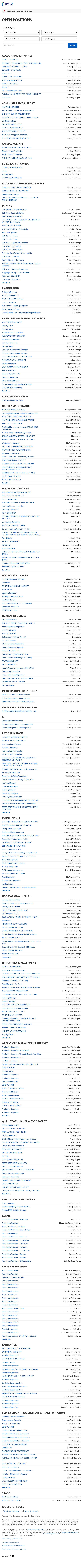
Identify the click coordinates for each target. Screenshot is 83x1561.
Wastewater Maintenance (11, 453)
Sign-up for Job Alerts (31, 1511)
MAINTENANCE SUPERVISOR (13, 299)
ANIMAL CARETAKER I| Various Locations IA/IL (20, 769)
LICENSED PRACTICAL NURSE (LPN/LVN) (17, 931)
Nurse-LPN (6, 920)
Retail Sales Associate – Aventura (14, 1247)
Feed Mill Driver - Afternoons (13, 260)
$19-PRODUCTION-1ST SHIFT (13, 566)
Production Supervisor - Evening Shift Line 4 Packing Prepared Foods (19, 1019)
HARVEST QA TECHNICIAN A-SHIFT (15, 1187)
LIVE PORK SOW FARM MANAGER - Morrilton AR (20, 800)
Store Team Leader (9, 1294)
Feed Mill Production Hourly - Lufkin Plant (18, 779)
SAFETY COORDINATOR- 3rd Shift (14, 910)
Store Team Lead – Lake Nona (13, 1226)
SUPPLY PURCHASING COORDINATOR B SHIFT (19, 1454)
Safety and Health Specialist (12, 332)
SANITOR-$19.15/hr (9, 610)
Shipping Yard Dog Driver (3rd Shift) (15, 272)
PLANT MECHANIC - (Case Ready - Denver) (18, 457)
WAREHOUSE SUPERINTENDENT (14, 1481)
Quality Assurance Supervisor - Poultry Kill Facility (20, 1190)
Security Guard (7, 174)
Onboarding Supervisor (11, 671)
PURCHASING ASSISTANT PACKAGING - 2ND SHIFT (21, 94)
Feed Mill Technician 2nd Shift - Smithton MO (19, 804)
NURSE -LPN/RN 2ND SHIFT (12, 938)
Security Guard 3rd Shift (11, 900)
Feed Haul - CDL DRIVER (11, 276)
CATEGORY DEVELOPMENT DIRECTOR (16, 187)
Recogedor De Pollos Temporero (14, 776)
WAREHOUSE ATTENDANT (12, 1500)
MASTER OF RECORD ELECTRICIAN (15, 991)
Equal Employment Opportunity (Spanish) (14, 1549)
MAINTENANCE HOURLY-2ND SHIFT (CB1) (18, 420)
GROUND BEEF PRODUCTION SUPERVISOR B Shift (21, 974)
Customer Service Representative (14, 1430)
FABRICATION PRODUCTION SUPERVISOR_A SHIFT (21, 987)
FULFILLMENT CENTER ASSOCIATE (15, 1451)
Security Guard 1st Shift (11, 907)
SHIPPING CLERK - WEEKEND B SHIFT (16, 138)
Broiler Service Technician (12, 154)
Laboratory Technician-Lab (12, 1159)
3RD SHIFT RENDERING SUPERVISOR (16, 1005)
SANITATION (7, 589)
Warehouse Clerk (8, 548)
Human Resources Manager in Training (17, 658)
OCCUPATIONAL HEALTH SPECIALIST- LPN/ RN (20, 917)
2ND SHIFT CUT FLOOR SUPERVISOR (16, 114)
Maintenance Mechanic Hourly (13, 410)
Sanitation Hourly (8, 600)
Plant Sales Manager (10, 1329)
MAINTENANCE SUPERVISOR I (13, 863)
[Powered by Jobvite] (8, 1556)
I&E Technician (7, 884)
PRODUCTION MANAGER (11, 967)
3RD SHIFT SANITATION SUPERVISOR (16, 1348)
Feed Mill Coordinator (10, 793)
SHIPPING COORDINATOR (12, 178)
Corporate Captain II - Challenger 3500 (16, 728)
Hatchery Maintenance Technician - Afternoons (20, 413)
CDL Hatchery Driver (10, 236)
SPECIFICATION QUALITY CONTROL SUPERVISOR (20, 1142)
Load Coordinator (8, 1477)
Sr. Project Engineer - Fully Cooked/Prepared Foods (21, 313)
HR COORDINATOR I (9, 664)
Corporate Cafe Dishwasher (12, 167)
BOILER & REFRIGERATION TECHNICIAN (17, 825)
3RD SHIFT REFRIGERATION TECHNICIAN (17, 446)
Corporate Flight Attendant (12, 721)
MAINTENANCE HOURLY (11, 476)
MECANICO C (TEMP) (10, 860)
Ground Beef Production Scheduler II (16, 1437)
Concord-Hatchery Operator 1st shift (16, 529)
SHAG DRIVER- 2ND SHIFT (12, 225)
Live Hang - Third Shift (10, 509)
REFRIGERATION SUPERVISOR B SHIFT (16, 842)
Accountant (6, 97)
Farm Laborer (7, 538)
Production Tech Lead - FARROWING (16, 563)
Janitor (4, 171)
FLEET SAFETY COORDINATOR (13, 336)
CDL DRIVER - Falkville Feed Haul (14, 209)
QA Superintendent (9, 1135)
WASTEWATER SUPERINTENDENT (15, 367)
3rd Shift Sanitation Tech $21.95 (14, 579)
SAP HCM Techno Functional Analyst (16, 695)
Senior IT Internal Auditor (12, 70)
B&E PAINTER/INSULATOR (12, 423)
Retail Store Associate (10, 1281)
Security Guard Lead (9, 343)
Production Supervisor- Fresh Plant (15, 1050)
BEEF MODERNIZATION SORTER (14, 1163)
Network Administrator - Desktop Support (18, 701)
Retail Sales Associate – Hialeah (14, 1257)
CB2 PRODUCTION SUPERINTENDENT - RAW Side (21, 977)
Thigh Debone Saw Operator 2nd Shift (16, 492)
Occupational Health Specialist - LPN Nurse (18, 947)
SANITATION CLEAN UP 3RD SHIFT (15, 586)
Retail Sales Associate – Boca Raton (15, 1240)
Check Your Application (11, 1511)
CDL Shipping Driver (10, 239)
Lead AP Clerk (7, 1448)
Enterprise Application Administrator (16, 698)
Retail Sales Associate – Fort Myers (15, 1244)
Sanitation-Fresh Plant (10, 607)
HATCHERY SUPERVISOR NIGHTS (14, 737)
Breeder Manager (9, 1001)
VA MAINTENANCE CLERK (12, 124)
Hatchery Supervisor (10, 747)
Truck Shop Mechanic (10, 1092)
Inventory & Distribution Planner (14, 1474)
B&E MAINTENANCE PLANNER (13, 846)
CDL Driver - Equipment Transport (15, 243)
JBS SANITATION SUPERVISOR (13, 1359)
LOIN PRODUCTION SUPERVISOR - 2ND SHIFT (19, 994)
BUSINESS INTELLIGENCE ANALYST (15, 191)
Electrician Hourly (8, 877)
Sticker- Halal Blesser (10, 499)
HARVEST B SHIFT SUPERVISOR (14, 1027)
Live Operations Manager (11, 744)
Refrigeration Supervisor (11, 829)
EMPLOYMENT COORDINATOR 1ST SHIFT (18, 110)
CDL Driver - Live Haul (10, 256)
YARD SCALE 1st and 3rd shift (13, 496)
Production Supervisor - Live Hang (15, 980)
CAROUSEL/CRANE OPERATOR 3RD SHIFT (18, 1470)
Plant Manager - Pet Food (11, 984)
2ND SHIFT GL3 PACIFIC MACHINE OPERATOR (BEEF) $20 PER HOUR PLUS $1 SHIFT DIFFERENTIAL (21, 533)
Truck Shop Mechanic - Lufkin (13, 873)
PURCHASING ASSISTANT (12, 1106)
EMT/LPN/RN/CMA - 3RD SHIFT (14, 360)
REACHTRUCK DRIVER (10, 1467)
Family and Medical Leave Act (10, 1542)
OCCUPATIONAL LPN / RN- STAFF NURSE (17, 903)
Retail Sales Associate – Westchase (15, 1219)
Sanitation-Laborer (9, 121)
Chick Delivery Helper (10, 786)
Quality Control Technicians (12, 1166)
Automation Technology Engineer (15, 306)
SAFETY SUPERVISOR (10, 377)
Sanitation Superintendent (12, 1383)
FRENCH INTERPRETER (11, 651)
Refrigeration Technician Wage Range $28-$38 (19, 853)
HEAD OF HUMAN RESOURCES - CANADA (17, 678)
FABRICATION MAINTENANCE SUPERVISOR (18, 856)
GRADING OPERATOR (10, 1102)
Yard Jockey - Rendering (11, 522)
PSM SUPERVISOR (9, 370)
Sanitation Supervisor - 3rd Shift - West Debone (20, 1369)
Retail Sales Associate (10, 1223)
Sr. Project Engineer (9, 292)
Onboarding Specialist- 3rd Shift (14, 637)
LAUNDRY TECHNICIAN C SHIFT (14, 1464)
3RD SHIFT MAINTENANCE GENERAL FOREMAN (20, 822)
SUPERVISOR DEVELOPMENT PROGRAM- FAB (19, 711)
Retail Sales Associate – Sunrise (14, 1254)
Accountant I (7, 73)
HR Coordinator (8, 685)
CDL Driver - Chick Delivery (12, 250)
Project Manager (8, 1203)
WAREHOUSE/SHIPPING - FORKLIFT (15, 1441)
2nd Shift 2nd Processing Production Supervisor (20, 117)
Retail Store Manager (10, 1233)
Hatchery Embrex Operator (12, 751)
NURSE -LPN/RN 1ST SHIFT (12, 950)
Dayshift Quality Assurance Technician (16, 1180)
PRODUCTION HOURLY (11, 541)
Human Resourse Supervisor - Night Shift (18, 668)
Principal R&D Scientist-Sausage (14, 1210)
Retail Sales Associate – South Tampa (16, 1230)
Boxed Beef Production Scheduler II (15, 1434)
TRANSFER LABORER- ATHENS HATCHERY (18, 502)
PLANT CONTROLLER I (10, 59)
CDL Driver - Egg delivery (11, 246)
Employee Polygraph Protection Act (12, 1538)
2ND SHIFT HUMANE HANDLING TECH (17, 158)
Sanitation (6, 583)
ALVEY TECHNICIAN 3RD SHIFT (14, 460)
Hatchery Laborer (8, 790)
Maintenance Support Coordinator (15, 135)
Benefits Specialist (9, 630)
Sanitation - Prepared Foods (12, 596)
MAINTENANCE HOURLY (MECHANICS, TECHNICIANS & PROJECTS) (17, 468)
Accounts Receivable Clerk (12, 91)
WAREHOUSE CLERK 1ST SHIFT (14, 131)
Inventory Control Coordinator (13, 1416)
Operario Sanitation (9, 593)
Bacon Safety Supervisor (11, 339)
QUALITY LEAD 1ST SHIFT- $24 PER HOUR (18, 1170)
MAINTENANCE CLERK (10, 107)
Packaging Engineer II (10, 295)
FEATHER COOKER (9, 513)
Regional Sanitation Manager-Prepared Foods (19, 1393)
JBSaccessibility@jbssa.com (35, 1529)
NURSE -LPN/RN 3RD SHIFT (12, 927)
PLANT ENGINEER (9, 302)
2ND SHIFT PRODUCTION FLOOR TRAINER (18, 623)
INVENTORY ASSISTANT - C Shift (14, 66)
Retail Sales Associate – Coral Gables (16, 1250)
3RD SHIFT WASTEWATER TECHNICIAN (17, 357)
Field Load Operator (9, 232)
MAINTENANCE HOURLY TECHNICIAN (16, 450)
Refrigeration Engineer (11, 309)
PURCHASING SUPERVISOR (12, 77)
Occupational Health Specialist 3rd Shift (17, 384)
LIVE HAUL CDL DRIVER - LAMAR (14, 1444)
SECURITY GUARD (9, 640)
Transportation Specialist (11, 1420)
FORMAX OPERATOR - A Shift (13, 1088)
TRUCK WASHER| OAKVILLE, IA (14, 741)
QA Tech (5, 1156)
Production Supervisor (10, 1047)
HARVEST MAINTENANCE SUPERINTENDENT (19, 887)
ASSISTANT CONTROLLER (12, 80)
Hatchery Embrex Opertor (12, 797)
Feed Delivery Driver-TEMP (12, 216)
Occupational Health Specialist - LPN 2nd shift (19, 934)
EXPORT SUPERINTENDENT (12, 1153)
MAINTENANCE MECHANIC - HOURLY (16, 417)
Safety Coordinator (9, 363)
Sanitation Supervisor (10, 1355)
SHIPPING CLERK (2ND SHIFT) (13, 525)
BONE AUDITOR (8, 1068)
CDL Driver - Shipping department (15, 269)
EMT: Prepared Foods (10, 914)
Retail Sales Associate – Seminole (14, 1237)
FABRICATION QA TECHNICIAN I (14, 1132)
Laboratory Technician (10, 1177)
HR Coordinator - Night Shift (13, 644)
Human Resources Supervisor (13, 626)
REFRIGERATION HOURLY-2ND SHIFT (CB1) (18, 473)
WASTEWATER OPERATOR (12, 322)
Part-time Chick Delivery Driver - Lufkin (17, 253)
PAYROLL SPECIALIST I (10, 661)
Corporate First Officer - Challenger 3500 (17, 724)
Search (72, 45)
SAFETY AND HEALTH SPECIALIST (15, 1386)
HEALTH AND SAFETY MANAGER (14, 924)
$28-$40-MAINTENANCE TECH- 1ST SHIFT (18, 439)
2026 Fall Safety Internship (12, 388)
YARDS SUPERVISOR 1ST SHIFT (14, 1011)
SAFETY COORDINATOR (11, 381)
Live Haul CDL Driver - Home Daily (15, 229)
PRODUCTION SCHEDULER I (12, 128)
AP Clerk (5, 87)
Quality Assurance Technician (13, 1146)
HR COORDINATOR (9, 620)
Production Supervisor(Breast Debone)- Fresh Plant (21, 1054)
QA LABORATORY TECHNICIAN (14, 1128)
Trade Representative (10, 1497)
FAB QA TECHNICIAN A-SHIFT (13, 1149)
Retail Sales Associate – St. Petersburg (16, 1261)
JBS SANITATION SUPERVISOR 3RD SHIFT (18, 1376)
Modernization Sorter (10, 1125)
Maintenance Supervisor (11, 880)
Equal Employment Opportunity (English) (13, 1545)
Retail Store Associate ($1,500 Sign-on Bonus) (19, 1336)
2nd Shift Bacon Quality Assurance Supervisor (19, 1139)
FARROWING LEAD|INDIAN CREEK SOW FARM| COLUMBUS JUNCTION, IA (20, 764)
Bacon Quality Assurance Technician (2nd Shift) (20, 1064)
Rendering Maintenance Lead (13, 832)
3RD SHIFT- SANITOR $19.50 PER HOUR (17, 603)
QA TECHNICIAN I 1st (10, 1184)
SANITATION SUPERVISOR (12, 1015)
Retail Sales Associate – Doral (13, 1308)
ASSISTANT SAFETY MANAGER (13, 970)
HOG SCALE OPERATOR (11, 1423)
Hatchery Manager (9, 783)
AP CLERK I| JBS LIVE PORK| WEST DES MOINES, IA (21, 63)
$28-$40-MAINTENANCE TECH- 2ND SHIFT (18, 436)
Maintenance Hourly (10, 867)
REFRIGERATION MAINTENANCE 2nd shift (18, 464)
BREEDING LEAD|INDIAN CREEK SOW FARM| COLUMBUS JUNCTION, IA (19, 759)
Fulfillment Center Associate (12, 400)
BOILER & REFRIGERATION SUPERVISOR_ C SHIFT (20, 835)
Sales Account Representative (13, 1277)
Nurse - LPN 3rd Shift (10, 954)
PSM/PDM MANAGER (10, 1081)
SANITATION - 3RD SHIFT (12, 1352)
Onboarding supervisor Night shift (15, 654)
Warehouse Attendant (10, 1095)
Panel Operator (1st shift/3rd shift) (15, 1008)
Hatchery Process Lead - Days (13, 506)
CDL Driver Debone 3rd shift (13, 213)
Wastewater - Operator (11, 443)
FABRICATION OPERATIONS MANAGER (17, 1024)
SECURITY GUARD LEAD (11, 374)
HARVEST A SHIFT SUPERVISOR (14, 1031)
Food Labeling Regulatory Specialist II (16, 1206)
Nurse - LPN (6, 957)
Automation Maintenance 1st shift (15, 839)
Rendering (6, 545)
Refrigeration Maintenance (12, 870)
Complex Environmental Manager (15, 350)
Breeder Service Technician (12, 151)
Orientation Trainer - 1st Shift (13, 682)
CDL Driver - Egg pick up (11, 279)
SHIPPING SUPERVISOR (11, 772)
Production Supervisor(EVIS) (12, 1057)
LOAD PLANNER (8, 1085)
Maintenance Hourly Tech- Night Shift (16, 433)
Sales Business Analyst (10, 194)
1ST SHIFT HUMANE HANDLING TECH (16, 148)
